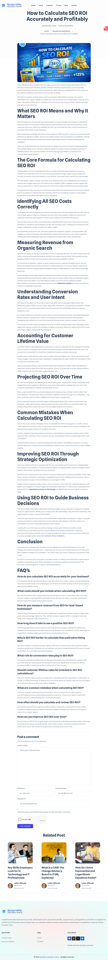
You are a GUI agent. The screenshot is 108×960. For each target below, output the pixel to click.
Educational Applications (61, 31)
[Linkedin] (82, 938)
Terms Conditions (8, 942)
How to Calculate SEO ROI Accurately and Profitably (57, 16)
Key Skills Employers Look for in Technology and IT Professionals (20, 872)
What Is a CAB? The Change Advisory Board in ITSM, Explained (53, 872)
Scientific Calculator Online (49, 957)
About (39, 938)
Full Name (21, 788)
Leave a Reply (22, 745)
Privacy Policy (7, 938)
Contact (40, 942)
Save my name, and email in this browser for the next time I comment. (44, 812)
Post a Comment (66, 26)
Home (46, 31)
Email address (61, 788)
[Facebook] (69, 938)
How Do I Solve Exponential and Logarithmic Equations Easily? (85, 872)
